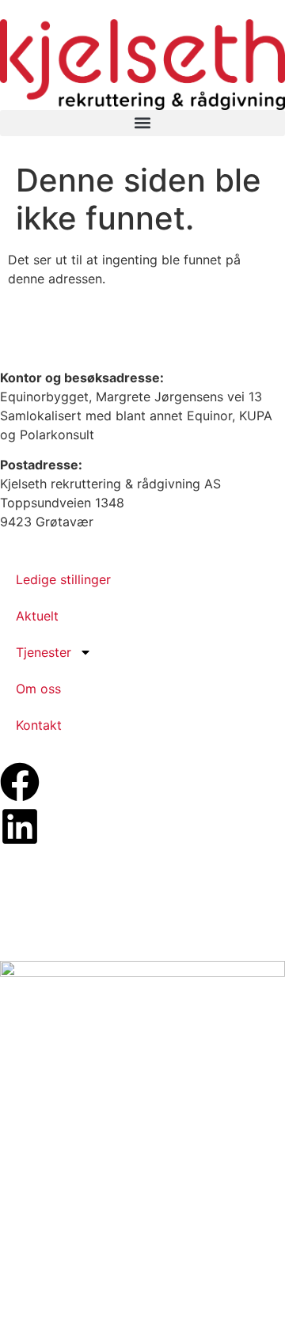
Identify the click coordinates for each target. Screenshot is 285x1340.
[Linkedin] (20, 826)
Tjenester (43, 652)
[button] (142, 123)
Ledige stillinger (63, 579)
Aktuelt (37, 616)
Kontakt (39, 725)
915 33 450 (62, 328)
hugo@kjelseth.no (78, 347)
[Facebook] (20, 782)
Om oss (38, 689)
